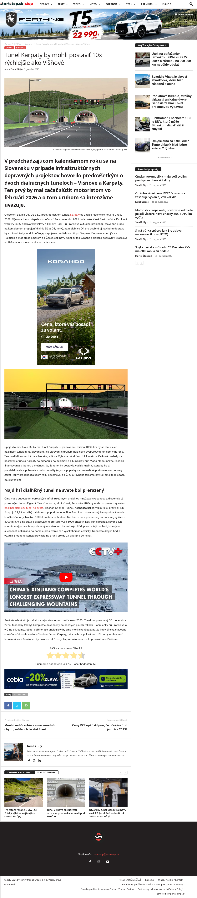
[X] (17, 705)
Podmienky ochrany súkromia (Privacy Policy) (160, 889)
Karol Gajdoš (142, 201)
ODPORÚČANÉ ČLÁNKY (20, 772)
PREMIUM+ (147, 4)
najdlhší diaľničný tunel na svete (23, 507)
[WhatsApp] (26, 705)
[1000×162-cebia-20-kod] (66, 679)
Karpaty (75, 214)
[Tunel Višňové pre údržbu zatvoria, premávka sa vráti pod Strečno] (66, 792)
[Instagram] (34, 761)
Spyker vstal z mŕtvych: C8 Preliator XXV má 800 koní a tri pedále (162, 249)
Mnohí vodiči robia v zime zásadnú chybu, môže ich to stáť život (29, 727)
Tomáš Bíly (16, 69)
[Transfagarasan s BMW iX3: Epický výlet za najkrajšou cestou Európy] (23, 792)
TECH (129, 4)
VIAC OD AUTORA (46, 772)
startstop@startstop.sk (106, 854)
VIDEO (77, 4)
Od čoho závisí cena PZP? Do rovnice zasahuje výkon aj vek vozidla (160, 195)
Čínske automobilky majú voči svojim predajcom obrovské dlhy (161, 178)
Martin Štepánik (143, 255)
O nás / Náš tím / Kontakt (170, 879)
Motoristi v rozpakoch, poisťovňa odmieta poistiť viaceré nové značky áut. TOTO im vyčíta (164, 213)
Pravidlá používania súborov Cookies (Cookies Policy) (107, 889)
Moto (93, 4)
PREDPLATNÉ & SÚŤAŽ (130, 879)
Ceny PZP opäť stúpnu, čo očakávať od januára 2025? (99, 727)
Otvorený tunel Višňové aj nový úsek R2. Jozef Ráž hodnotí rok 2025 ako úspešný (107, 813)
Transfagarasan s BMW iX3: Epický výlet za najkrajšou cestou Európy (20, 813)
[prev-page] (121, 772)
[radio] (50, 656)
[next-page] (126, 772)
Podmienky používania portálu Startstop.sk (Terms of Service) (152, 884)
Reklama (149, 879)
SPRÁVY (44, 4)
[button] (191, 4)
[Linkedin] (39, 761)
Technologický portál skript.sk (170, 893)
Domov (7, 43)
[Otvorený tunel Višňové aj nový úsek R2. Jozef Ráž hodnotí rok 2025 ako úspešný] (108, 792)
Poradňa (111, 4)
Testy (61, 4)
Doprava (29, 43)
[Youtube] (107, 862)
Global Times (20, 694)
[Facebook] (8, 705)
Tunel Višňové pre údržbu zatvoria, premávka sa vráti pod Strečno (66, 813)
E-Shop (166, 4)
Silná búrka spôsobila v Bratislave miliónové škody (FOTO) (158, 232)
